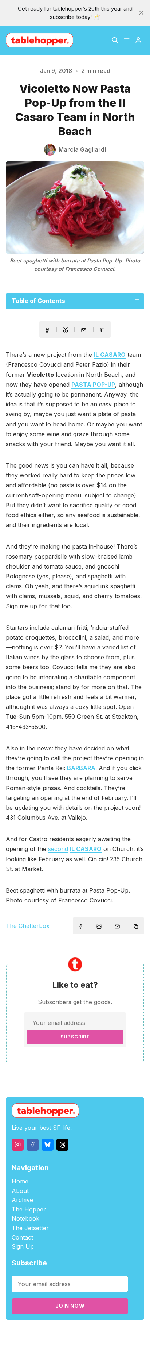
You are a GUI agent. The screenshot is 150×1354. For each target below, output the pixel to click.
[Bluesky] (48, 1145)
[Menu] (127, 40)
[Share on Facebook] (47, 330)
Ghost (101, 1333)
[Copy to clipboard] (103, 331)
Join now (69, 1306)
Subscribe (75, 1036)
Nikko (75, 1341)
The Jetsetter (30, 1228)
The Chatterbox (28, 925)
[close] (141, 13)
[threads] (62, 1145)
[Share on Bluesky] (65, 331)
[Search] (115, 40)
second (58, 848)
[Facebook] (33, 1145)
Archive (22, 1199)
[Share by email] (83, 330)
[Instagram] (18, 1145)
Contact (22, 1237)
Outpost (122, 1333)
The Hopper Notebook (29, 1214)
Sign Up (23, 1246)
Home (20, 1181)
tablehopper (40, 1333)
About (20, 1190)
